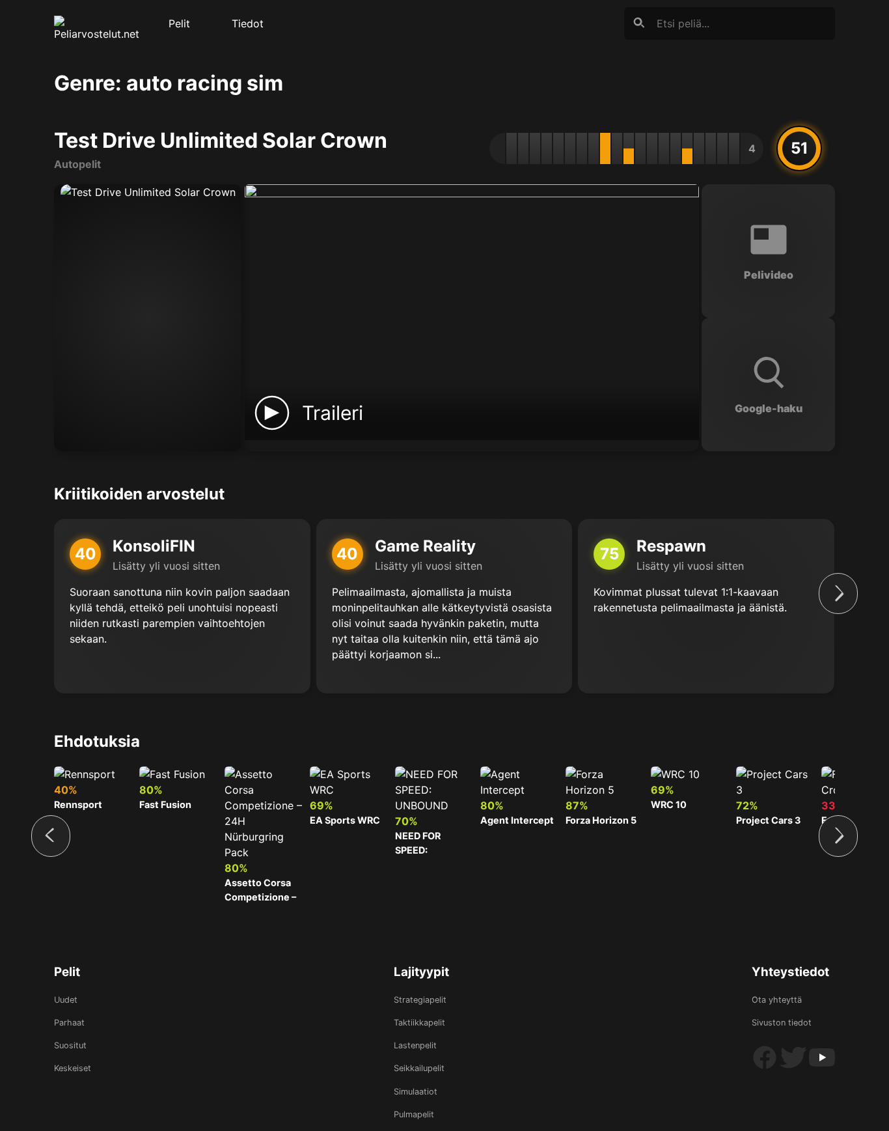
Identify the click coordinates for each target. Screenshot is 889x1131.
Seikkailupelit (419, 1068)
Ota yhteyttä (777, 1000)
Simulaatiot (415, 1091)
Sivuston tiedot (782, 1022)
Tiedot (248, 23)
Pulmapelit (414, 1114)
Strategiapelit (420, 1000)
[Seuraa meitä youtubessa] (822, 1067)
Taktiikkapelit (419, 1022)
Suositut (70, 1045)
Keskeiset (72, 1068)
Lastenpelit (415, 1045)
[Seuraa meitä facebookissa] (766, 1067)
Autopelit (77, 164)
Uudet (65, 1000)
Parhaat (69, 1022)
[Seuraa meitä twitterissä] (794, 1067)
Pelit (179, 23)
